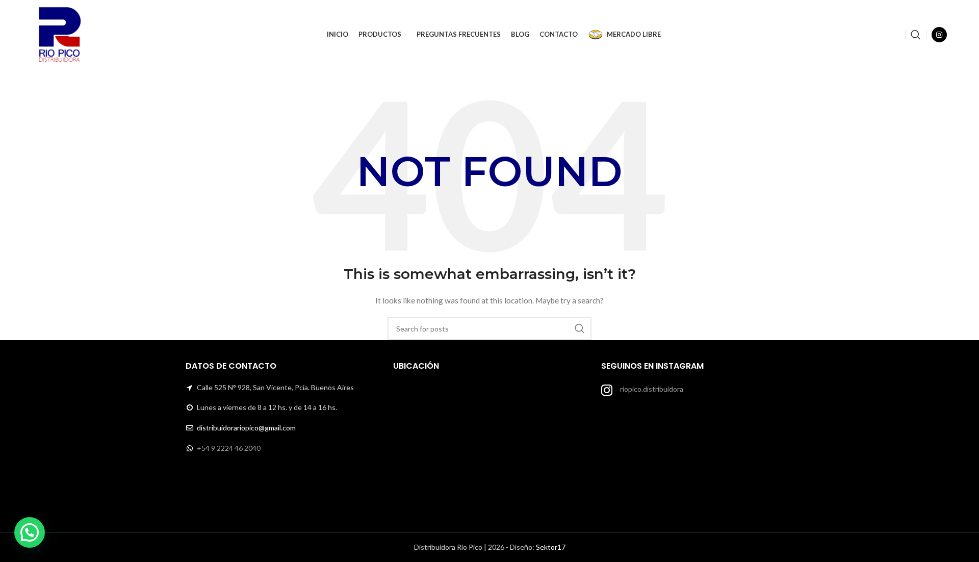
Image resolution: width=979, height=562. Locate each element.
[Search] (916, 34)
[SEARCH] (579, 328)
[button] (29, 532)
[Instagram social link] (939, 34)
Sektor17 (550, 547)
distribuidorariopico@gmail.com (246, 427)
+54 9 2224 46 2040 (229, 448)
